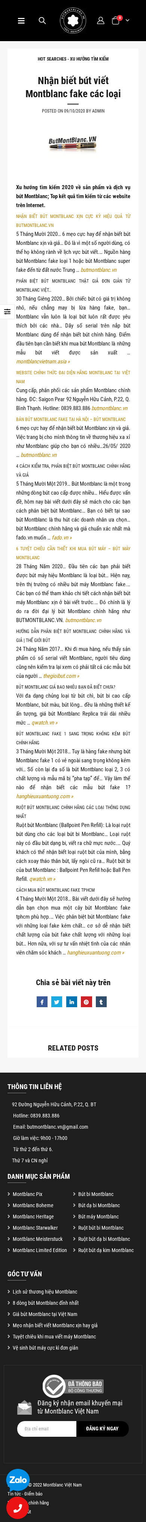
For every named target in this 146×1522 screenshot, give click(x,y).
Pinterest (86, 1001)
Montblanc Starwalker (35, 1228)
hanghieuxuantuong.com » (44, 796)
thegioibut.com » (61, 676)
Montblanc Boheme (33, 1205)
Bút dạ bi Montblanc (99, 1205)
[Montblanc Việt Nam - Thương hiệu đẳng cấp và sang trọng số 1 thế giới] (73, 20)
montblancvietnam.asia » (43, 361)
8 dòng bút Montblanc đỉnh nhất (46, 1303)
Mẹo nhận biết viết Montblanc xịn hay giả (55, 1325)
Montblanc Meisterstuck (38, 1239)
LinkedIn (71, 1001)
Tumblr (101, 1001)
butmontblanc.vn (98, 270)
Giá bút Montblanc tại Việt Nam (45, 1314)
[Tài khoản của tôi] (100, 20)
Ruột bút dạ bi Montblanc (104, 1239)
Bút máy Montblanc (98, 1217)
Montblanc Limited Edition (40, 1250)
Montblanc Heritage (33, 1217)
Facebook (42, 1001)
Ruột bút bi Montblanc (101, 1228)
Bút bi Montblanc (95, 1194)
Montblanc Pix (27, 1194)
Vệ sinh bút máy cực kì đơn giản (45, 1348)
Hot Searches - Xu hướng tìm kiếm (73, 59)
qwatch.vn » (44, 722)
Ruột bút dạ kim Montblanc (106, 1250)
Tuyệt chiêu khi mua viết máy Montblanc (54, 1337)
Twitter (56, 1001)
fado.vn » (62, 537)
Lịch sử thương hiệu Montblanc (45, 1292)
